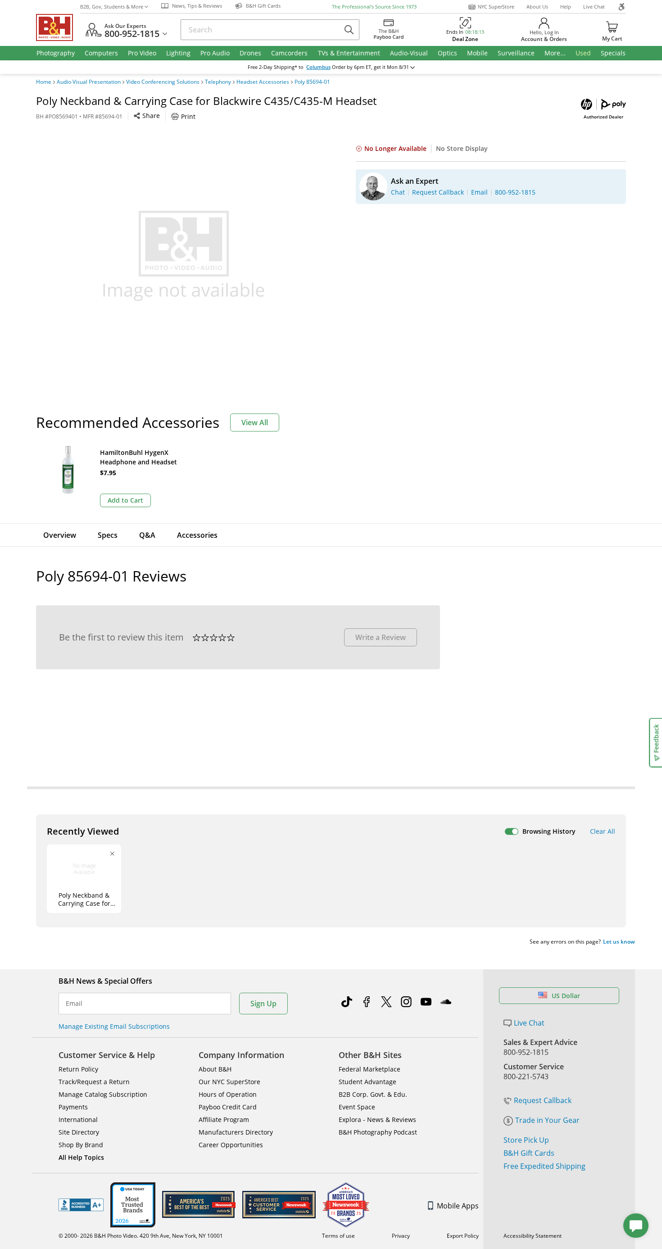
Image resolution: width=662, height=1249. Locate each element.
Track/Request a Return (94, 1081)
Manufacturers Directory (236, 1132)
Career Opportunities (231, 1144)
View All (254, 422)
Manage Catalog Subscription (103, 1094)
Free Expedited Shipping (544, 1166)
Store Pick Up (526, 1140)
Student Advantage (367, 1081)
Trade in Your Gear (547, 1120)
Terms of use (338, 1236)
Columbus (318, 67)
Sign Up (263, 1003)
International (78, 1119)
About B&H (215, 1069)
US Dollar (566, 995)
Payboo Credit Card (228, 1107)
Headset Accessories (262, 82)
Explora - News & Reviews (377, 1119)
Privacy (401, 1236)
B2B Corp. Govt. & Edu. (373, 1094)
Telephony (218, 82)
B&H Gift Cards (528, 1153)
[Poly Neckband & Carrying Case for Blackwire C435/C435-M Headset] (183, 255)
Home (43, 82)
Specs (108, 535)
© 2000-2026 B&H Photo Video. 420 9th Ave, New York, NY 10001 (141, 1236)
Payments (73, 1107)
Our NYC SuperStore (229, 1081)
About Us (537, 6)
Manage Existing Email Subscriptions (114, 1026)
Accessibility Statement (532, 1236)
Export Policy (463, 1236)
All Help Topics (81, 1157)
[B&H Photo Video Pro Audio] (58, 27)
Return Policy (78, 1069)
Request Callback (542, 1100)
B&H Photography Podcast (378, 1132)
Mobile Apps (458, 1206)
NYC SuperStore (496, 6)
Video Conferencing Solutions (163, 82)
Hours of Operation (228, 1094)
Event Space (357, 1107)
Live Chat (594, 6)
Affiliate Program (224, 1119)
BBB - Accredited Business (81, 1205)
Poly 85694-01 (312, 82)
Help (565, 6)
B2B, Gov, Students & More (111, 6)
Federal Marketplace (369, 1069)
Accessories (197, 535)
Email (74, 1003)
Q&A (147, 535)
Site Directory (79, 1132)
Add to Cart (125, 500)
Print (188, 116)
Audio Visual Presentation (89, 82)
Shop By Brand (81, 1144)
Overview (59, 535)
